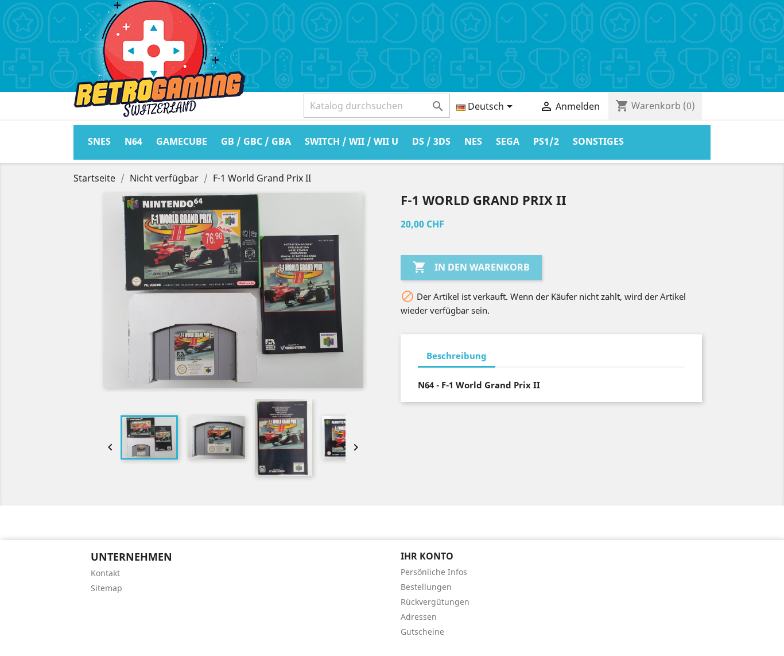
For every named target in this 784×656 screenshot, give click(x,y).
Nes (473, 141)
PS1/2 (546, 141)
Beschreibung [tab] (456, 355)
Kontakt (105, 573)
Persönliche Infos (434, 571)
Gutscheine (422, 631)
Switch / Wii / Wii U (351, 141)
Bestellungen (426, 586)
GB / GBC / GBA (256, 141)
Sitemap (106, 587)
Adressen (419, 616)
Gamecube (181, 141)
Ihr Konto (427, 556)
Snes (99, 141)
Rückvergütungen (435, 601)
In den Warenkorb (471, 267)
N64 (133, 141)
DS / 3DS (431, 141)
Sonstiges (598, 141)
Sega (507, 141)
